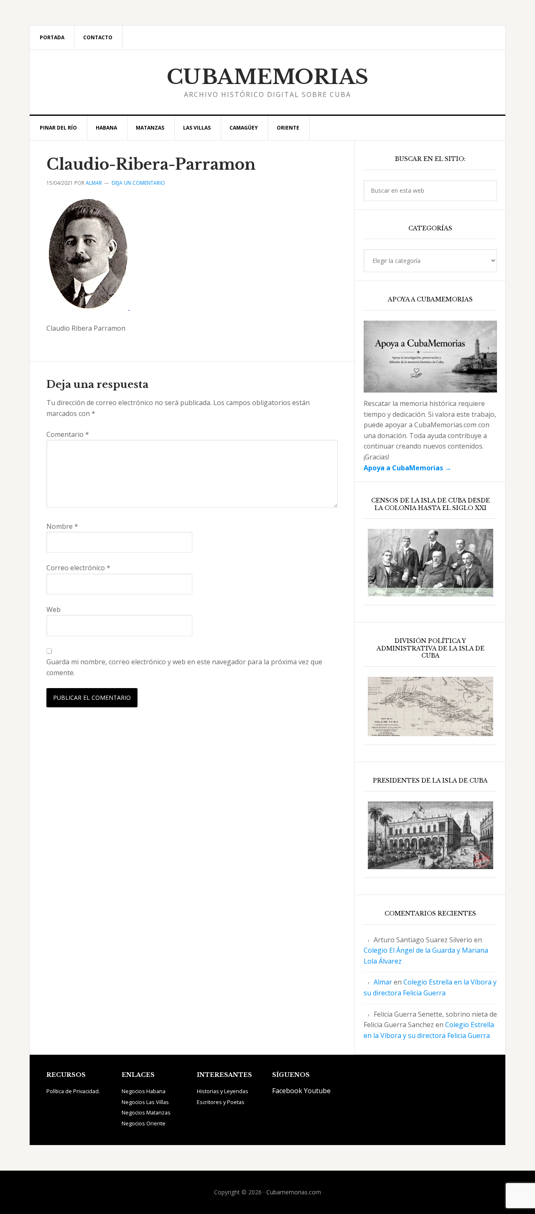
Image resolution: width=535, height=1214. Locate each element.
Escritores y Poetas (221, 1102)
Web (53, 609)
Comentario (67, 434)
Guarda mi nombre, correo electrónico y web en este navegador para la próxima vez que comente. (184, 667)
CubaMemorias (268, 76)
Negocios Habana (144, 1091)
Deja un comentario (138, 182)
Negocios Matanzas (146, 1112)
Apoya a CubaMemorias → (407, 467)
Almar (383, 982)
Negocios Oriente (144, 1123)
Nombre (62, 526)
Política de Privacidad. (73, 1091)
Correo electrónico (78, 567)
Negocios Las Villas (145, 1102)
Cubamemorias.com (293, 1192)
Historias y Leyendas (222, 1091)
